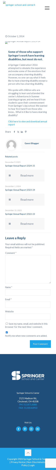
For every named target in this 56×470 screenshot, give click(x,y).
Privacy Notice (18, 462)
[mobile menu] (47, 7)
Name (8, 287)
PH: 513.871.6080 (28, 404)
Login (32, 465)
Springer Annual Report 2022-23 (20, 214)
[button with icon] (18, 428)
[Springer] (22, 5)
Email (8, 299)
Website (9, 311)
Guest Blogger (32, 143)
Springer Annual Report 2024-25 (20, 165)
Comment (10, 253)
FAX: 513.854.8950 (28, 408)
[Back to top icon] (28, 452)
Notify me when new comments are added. (26, 335)
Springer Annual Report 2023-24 (20, 190)
